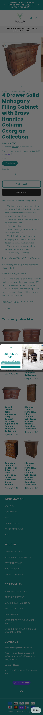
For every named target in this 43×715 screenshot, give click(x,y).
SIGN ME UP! (11, 366)
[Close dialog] (42, 345)
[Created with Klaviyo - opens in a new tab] (21, 370)
